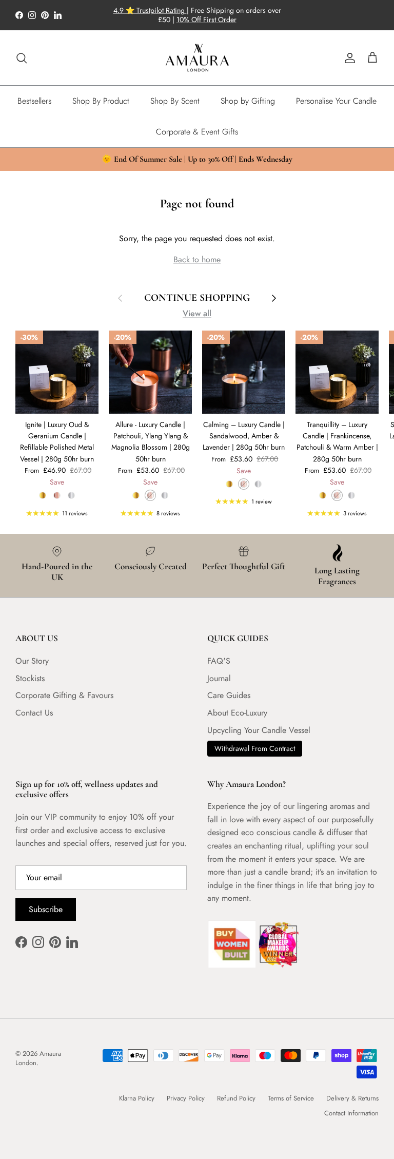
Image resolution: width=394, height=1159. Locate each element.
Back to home (197, 259)
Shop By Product (100, 101)
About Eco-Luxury (237, 713)
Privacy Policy (186, 1098)
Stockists (30, 678)
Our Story (32, 661)
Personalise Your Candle (336, 101)
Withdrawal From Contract (254, 748)
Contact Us (34, 713)
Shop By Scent (175, 101)
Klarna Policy (136, 1098)
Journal (219, 678)
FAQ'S (218, 661)
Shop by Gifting (248, 101)
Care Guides (228, 695)
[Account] (348, 58)
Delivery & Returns (352, 1098)
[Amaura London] (197, 58)
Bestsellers (34, 101)
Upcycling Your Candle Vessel (258, 730)
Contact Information (351, 1113)
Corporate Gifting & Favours (64, 695)
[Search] (21, 58)
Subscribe (46, 909)
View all (197, 313)
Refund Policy (236, 1098)
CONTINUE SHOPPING (197, 298)
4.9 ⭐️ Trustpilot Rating (150, 10)
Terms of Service (291, 1098)
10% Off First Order (206, 19)
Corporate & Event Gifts (197, 132)
